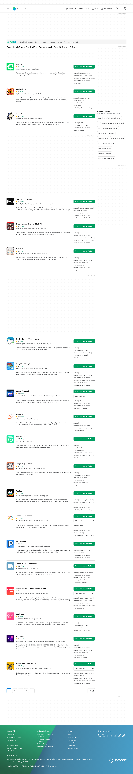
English (18, 759)
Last (90, 690)
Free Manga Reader (84, 73)
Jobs (8, 743)
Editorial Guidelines (12, 745)
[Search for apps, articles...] (117, 9)
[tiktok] (107, 735)
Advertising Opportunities (45, 746)
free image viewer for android (82, 580)
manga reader (77, 83)
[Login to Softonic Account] (125, 9)
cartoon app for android (80, 210)
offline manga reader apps (81, 262)
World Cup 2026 (73, 42)
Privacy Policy (72, 743)
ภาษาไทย (9, 762)
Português (77, 759)
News (96, 9)
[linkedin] (115, 735)
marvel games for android (81, 240)
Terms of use (72, 740)
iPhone (81, 401)
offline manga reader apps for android (84, 78)
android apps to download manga (83, 75)
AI (88, 9)
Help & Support (11, 740)
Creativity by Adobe (26, 42)
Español (24, 759)
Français (30, 759)
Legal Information (73, 737)
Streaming (51, 42)
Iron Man (91, 240)
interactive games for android (82, 215)
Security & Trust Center (14, 737)
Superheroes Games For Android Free (84, 238)
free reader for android (80, 355)
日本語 (53, 759)
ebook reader (87, 353)
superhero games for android (82, 242)
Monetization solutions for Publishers (45, 736)
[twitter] (111, 735)
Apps (71, 9)
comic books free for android (82, 103)
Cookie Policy (72, 745)
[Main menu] (8, 9)
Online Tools (10, 751)
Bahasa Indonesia (39, 759)
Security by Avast (40, 42)
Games (80, 9)
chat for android (78, 533)
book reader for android (86, 123)
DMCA (70, 735)
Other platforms (80, 396)
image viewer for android (80, 582)
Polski (71, 759)
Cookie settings (73, 748)
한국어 (58, 759)
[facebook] (99, 735)
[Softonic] (19, 9)
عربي (8, 759)
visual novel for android (86, 208)
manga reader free (79, 100)
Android (76, 73)
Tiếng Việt (21, 762)
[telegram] (123, 735)
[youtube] (119, 735)
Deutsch (13, 759)
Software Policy (42, 744)
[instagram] (103, 735)
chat (92, 535)
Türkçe (15, 762)
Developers (108, 9)
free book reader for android (82, 80)
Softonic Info (11, 735)
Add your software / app (14, 748)
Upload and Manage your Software (45, 740)
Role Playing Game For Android (82, 218)
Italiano (48, 759)
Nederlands (65, 759)
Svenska (89, 759)
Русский (83, 759)
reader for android (79, 130)
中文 (26, 762)
